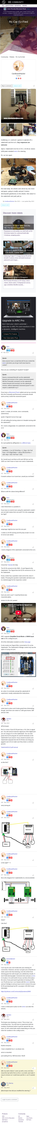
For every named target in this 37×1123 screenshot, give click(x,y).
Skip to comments (7, 86)
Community (4, 57)
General (17, 5)
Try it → (29, 9)
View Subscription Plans (10, 338)
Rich (7, 346)
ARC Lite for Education (8, 1118)
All (3, 5)
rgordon (8, 718)
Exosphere (5, 1121)
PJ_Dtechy (9, 1083)
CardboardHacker (9, 201)
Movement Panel (14, 392)
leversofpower (10, 959)
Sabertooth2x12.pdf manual (9, 747)
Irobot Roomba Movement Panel (16, 9)
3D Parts (28, 1119)
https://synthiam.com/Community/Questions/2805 (16, 991)
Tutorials (10, 565)
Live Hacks (29, 1118)
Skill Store (4, 1119)
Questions (9, 5)
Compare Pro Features (10, 334)
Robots (12, 57)
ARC (3, 1116)
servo (16, 151)
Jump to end (17, 86)
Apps (27, 1116)
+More (24, 5)
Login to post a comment (9, 1099)
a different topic (26, 443)
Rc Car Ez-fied (20, 57)
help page (27, 642)
